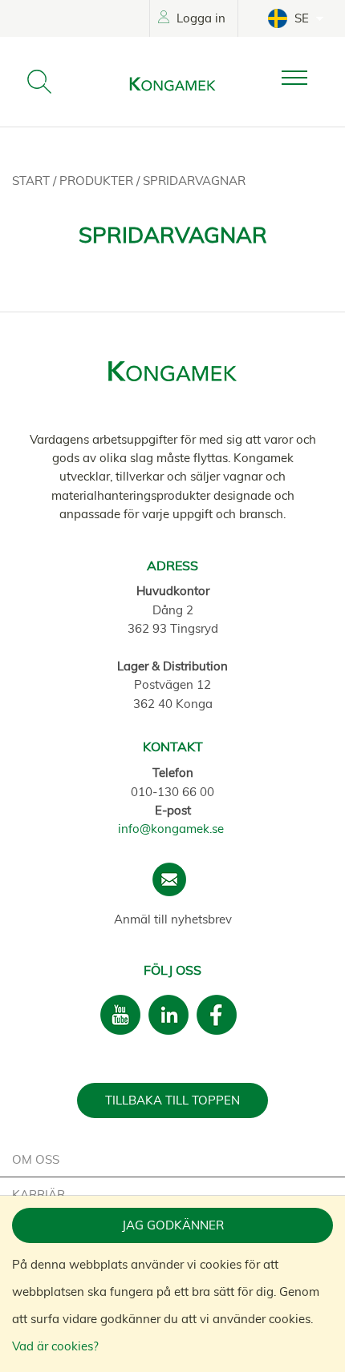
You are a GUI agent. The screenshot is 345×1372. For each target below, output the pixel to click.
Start (32, 180)
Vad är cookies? (55, 1346)
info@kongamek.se (171, 828)
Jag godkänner (173, 1225)
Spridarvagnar (194, 180)
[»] (307, 78)
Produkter (97, 180)
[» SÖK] (39, 82)
